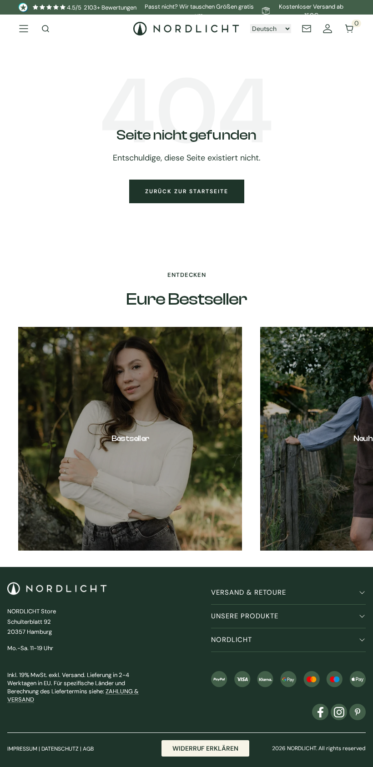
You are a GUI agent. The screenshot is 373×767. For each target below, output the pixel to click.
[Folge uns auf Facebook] (320, 712)
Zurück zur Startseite (186, 191)
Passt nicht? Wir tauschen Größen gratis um (199, 11)
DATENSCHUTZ (60, 748)
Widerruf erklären (205, 748)
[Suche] (45, 28)
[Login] (327, 28)
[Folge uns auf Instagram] (339, 712)
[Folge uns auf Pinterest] (357, 712)
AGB (88, 748)
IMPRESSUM (22, 748)
